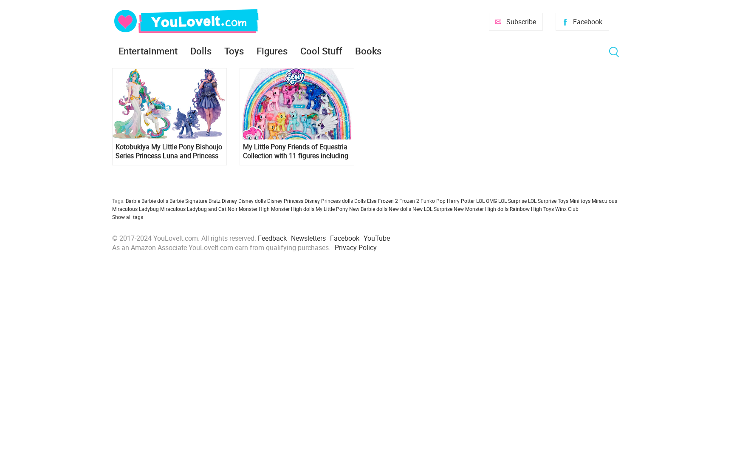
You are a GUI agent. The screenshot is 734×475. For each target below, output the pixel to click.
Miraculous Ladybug (135, 208)
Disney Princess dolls (329, 200)
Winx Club (567, 208)
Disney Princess (285, 200)
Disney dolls (252, 200)
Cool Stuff (321, 51)
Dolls (201, 51)
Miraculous (604, 200)
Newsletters (308, 238)
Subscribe (521, 21)
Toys (234, 51)
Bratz (214, 200)
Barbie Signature (188, 200)
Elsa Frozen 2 (382, 200)
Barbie (133, 200)
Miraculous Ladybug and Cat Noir (198, 208)
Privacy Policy (356, 247)
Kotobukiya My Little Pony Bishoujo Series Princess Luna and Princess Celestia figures (169, 151)
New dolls (400, 208)
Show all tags (127, 216)
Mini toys (580, 200)
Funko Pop (433, 200)
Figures (272, 51)
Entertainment (148, 51)
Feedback (272, 238)
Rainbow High (526, 208)
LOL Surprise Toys (548, 200)
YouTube (377, 238)
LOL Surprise (512, 200)
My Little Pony (332, 208)
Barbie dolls (154, 200)
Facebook (587, 21)
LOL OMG (486, 200)
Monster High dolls (292, 208)
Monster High (254, 208)
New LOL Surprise (432, 208)
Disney (229, 200)
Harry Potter (461, 200)
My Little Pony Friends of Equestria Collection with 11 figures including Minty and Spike (295, 151)
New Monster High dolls (481, 208)
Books (368, 51)
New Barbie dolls (368, 208)
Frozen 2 (409, 200)
